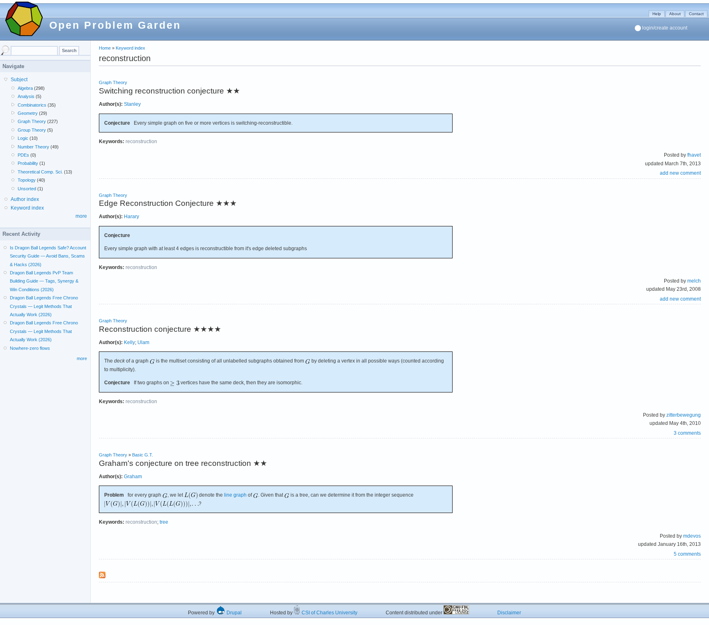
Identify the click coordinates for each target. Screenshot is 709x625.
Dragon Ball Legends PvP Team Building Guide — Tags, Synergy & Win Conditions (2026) (44, 281)
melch (694, 281)
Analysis (26, 96)
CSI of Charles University (328, 613)
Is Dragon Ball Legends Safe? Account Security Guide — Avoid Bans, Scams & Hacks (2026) (48, 256)
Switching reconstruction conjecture (161, 91)
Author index (25, 199)
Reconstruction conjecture (145, 329)
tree (164, 522)
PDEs (23, 155)
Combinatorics (32, 105)
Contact (696, 13)
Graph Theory (113, 82)
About (675, 13)
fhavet (694, 155)
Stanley (132, 104)
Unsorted (27, 188)
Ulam (143, 342)
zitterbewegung (683, 415)
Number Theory (33, 146)
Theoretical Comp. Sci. (40, 171)
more (81, 216)
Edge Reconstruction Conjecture (156, 203)
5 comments (687, 554)
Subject (19, 79)
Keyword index (130, 48)
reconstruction (141, 141)
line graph (235, 495)
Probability (28, 163)
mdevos (692, 536)
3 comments (687, 433)
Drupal (233, 613)
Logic (23, 138)
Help (656, 13)
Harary (131, 216)
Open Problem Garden (115, 25)
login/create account (664, 28)
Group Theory (32, 130)
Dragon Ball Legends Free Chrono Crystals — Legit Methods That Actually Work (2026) (44, 306)
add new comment (680, 173)
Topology (27, 180)
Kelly (129, 342)
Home (105, 48)
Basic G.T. (142, 454)
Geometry (28, 113)
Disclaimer (509, 613)
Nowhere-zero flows (30, 348)
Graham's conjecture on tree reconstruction (175, 463)
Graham (133, 476)
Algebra (25, 88)
